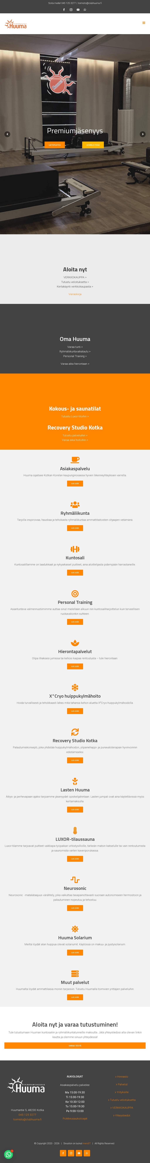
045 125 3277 (68, 3)
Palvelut (123, 1084)
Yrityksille (123, 1092)
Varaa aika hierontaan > (75, 363)
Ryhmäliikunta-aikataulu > (75, 351)
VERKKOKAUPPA (122, 1107)
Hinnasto (122, 1076)
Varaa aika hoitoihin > (75, 440)
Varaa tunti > (75, 347)
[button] (8, 1154)
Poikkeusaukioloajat (75, 1118)
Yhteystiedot (122, 1115)
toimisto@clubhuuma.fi (90, 3)
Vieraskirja (75, 294)
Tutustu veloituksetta (122, 1100)
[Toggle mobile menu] (144, 22)
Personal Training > (75, 356)
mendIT (87, 1143)
